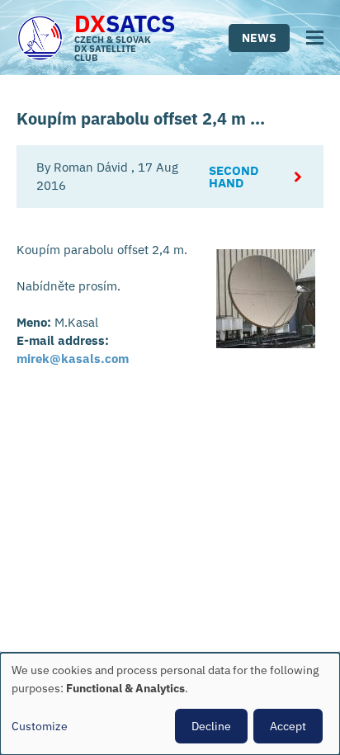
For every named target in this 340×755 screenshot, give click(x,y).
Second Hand (233, 176)
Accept (288, 726)
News (259, 38)
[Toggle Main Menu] (314, 38)
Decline (211, 726)
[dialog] (170, 704)
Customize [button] (40, 726)
